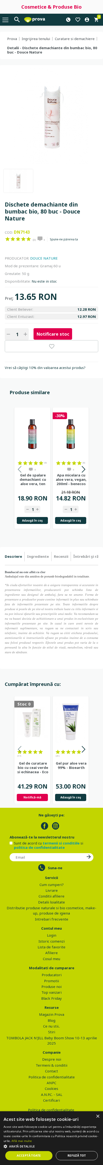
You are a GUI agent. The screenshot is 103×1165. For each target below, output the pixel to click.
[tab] (15, 556)
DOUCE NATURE (44, 258)
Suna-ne (55, 867)
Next (83, 470)
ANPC (51, 1082)
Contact (51, 1071)
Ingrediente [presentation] (38, 556)
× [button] (97, 1116)
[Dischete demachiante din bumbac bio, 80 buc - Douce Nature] (18, 181)
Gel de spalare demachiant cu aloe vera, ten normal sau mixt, (33, 479)
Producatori (52, 974)
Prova (12, 38)
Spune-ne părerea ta (64, 239)
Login (51, 935)
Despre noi (51, 1059)
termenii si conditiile (61, 843)
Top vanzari (51, 992)
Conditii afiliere (51, 896)
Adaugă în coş (32, 520)
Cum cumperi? (52, 884)
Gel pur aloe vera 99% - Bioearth (71, 765)
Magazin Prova (51, 1014)
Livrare (52, 890)
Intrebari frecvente (51, 919)
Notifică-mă (32, 797)
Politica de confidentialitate (52, 1077)
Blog (51, 1020)
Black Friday (51, 998)
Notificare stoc (52, 334)
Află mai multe (21, 1141)
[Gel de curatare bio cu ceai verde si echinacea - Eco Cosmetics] (32, 722)
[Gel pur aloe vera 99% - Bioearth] (71, 722)
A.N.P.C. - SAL (51, 1094)
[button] (51, 1146)
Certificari (51, 1100)
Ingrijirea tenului (36, 38)
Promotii (51, 980)
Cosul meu (51, 958)
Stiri (51, 1031)
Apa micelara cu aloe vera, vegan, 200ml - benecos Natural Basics (71, 479)
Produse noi (51, 986)
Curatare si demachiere (75, 38)
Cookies (51, 1088)
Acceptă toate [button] (29, 1155)
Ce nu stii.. (51, 1026)
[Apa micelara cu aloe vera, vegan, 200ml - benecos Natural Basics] (71, 434)
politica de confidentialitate (39, 847)
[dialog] (51, 1138)
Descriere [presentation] (13, 556)
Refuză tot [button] (77, 1155)
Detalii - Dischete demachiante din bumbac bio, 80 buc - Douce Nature (52, 49)
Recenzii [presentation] (61, 556)
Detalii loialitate (51, 902)
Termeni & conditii (51, 1065)
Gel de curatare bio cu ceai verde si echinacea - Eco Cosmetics (32, 767)
